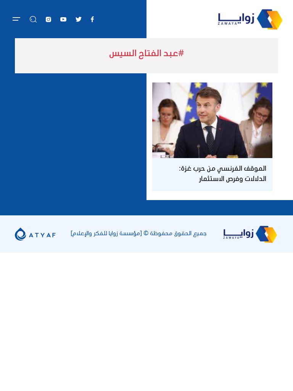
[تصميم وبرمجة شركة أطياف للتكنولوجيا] (35, 234)
